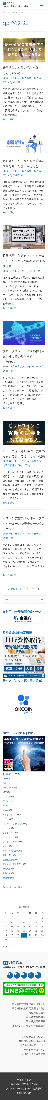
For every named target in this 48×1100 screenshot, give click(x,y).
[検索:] (24, 599)
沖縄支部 (7, 868)
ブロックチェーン (31, 366)
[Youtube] (24, 975)
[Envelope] (38, 975)
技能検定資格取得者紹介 (32, 1041)
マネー (6, 846)
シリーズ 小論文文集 (13, 823)
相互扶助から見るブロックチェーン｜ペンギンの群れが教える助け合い (24, 261)
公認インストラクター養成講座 (28, 1025)
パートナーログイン (34, 1049)
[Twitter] (17, 975)
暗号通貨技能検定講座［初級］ (28, 1004)
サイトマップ (24, 1079)
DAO (5, 778)
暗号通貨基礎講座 (35, 1017)
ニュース (7, 828)
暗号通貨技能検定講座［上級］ (28, 1008)
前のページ (14, 589)
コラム (25, 461)
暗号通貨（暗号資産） (13, 864)
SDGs (5, 801)
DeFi (5, 783)
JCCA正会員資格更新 (33, 1054)
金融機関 (7, 877)
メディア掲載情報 (11, 850)
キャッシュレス (10, 814)
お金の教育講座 (37, 1012)
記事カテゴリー (13, 774)
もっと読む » (10, 119)
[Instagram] (31, 975)
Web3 (5, 805)
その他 (6, 810)
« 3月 (5, 947)
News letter (8, 787)
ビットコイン (9, 832)
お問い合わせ (24, 1092)
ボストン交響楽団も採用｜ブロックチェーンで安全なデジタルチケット (24, 523)
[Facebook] (10, 975)
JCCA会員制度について (32, 1045)
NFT (24, 271)
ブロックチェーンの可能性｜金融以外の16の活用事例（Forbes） (24, 356)
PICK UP (7, 796)
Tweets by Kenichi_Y (12, 887)
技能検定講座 (9, 859)
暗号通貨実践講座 (35, 1021)
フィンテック (9, 837)
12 (18, 926)
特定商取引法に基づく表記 (24, 1084)
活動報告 (7, 873)
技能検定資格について (33, 1036)
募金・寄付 (8, 855)
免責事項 (37, 1088)
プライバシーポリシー (18, 1088)
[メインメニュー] (41, 5)
